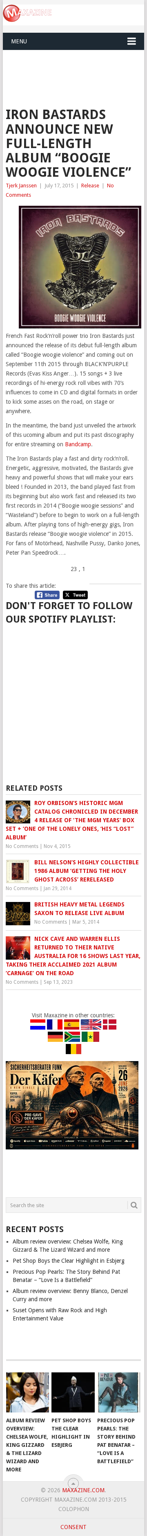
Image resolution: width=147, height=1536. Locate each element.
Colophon (73, 1509)
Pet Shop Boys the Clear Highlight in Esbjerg (69, 1260)
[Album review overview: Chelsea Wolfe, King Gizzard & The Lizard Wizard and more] (27, 1392)
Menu (19, 41)
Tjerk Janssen (21, 185)
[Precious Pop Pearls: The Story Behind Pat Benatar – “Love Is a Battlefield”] (118, 1392)
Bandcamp (78, 444)
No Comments (22, 846)
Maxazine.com (83, 1490)
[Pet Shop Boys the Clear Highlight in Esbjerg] (72, 1392)
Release (90, 185)
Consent (73, 1527)
